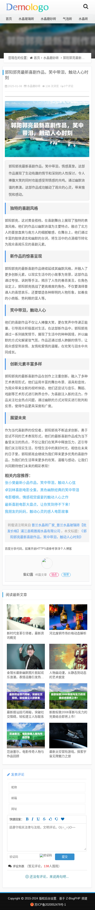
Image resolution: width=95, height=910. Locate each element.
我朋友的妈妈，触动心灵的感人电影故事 (36, 511)
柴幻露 (28, 574)
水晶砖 (83, 19)
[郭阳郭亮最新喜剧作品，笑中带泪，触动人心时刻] (47, 129)
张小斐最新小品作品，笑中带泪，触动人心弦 (40, 483)
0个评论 (68, 86)
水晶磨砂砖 (48, 19)
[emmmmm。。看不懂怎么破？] (56, 819)
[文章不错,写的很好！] (50, 819)
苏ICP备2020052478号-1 (50, 904)
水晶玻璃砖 (26, 19)
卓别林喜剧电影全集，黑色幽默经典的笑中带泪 (42, 490)
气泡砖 (67, 19)
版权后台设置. (48, 898)
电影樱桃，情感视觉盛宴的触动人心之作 (36, 497)
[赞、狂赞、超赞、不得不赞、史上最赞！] (62, 819)
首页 (9, 19)
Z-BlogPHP (73, 898)
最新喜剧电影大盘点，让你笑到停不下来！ (38, 504)
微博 (66, 574)
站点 (54, 574)
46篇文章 (41, 574)
